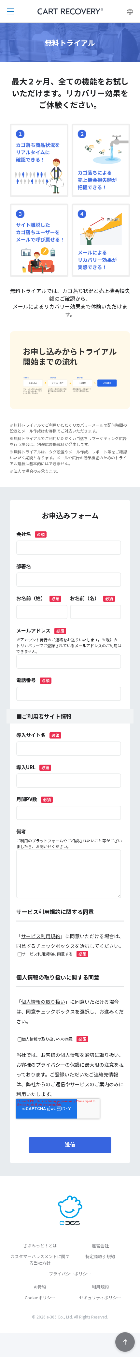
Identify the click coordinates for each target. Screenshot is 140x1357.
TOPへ (125, 1342)
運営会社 (100, 1246)
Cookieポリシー (40, 1297)
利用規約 (100, 1287)
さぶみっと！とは (40, 1246)
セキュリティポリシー (100, 1297)
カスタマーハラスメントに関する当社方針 (40, 1259)
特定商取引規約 (100, 1256)
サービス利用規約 (40, 936)
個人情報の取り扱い (43, 1001)
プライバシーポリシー (70, 1274)
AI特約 (40, 1287)
